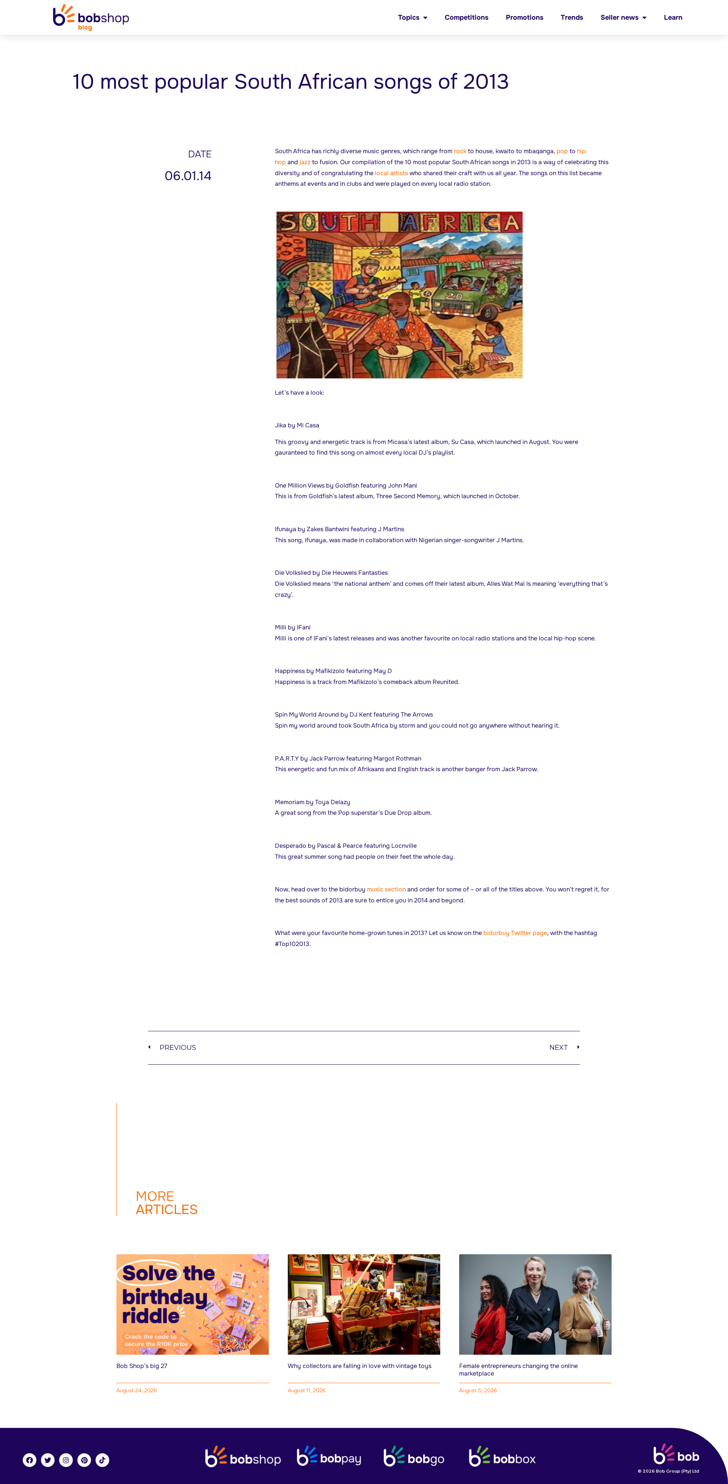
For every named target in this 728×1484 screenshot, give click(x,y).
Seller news (620, 17)
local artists (391, 173)
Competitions (466, 17)
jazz (305, 162)
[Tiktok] (102, 1460)
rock (460, 151)
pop (562, 151)
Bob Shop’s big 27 (141, 1366)
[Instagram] (66, 1460)
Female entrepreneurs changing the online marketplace (518, 1369)
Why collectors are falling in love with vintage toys (359, 1366)
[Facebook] (29, 1460)
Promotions (524, 17)
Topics (408, 17)
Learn (673, 17)
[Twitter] (48, 1460)
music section (386, 889)
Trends (572, 17)
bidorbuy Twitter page (515, 933)
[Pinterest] (84, 1460)
